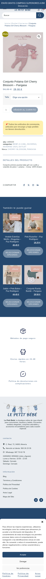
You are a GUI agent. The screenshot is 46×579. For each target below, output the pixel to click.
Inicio (7, 23)
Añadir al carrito (24, 110)
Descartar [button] (23, 6)
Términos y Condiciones (12, 480)
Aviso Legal (7, 493)
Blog (4, 476)
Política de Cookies (10, 488)
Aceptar (23, 555)
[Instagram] (36, 500)
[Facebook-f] (41, 500)
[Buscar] (40, 15)
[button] (42, 522)
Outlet (15, 23)
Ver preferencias (23, 568)
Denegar (23, 561)
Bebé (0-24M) (19, 144)
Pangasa (31, 149)
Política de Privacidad (11, 484)
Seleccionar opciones (12, 254)
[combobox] (19, 15)
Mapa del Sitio (8, 497)
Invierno (23, 23)
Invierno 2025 (10, 147)
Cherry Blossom (17, 149)
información (9, 472)
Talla (7, 97)
